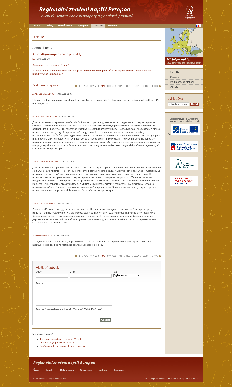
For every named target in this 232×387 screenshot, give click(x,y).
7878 (97, 86)
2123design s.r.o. (163, 379)
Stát (115, 272)
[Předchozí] (76, 86)
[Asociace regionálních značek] (189, 11)
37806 (155, 86)
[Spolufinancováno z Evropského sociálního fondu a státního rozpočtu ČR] (185, 134)
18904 (136, 86)
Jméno (39, 272)
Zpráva (39, 283)
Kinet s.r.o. (194, 379)
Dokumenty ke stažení (182, 82)
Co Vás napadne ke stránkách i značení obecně (63, 346)
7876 (86, 86)
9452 (128, 86)
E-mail (73, 272)
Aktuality (174, 72)
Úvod (37, 25)
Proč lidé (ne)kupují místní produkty (57, 342)
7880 (108, 86)
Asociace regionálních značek (53, 379)
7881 (114, 86)
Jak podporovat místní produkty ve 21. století (61, 339)
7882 (119, 86)
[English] (198, 26)
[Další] (160, 86)
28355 (145, 86)
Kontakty (112, 25)
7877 (91, 86)
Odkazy (174, 86)
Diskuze (98, 25)
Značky (49, 25)
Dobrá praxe (65, 25)
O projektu (83, 25)
